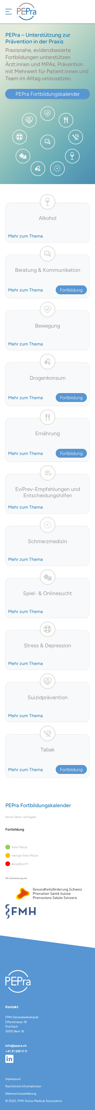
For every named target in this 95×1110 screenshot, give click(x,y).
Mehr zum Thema (25, 236)
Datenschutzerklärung (20, 1093)
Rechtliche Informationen (23, 1086)
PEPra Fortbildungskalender (47, 94)
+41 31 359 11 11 (16, 1051)
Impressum (13, 1079)
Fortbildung (71, 290)
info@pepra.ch (16, 1045)
